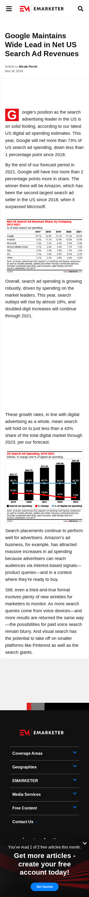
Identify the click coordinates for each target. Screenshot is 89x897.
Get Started (45, 887)
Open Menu (8, 9)
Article (9, 66)
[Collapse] (85, 843)
